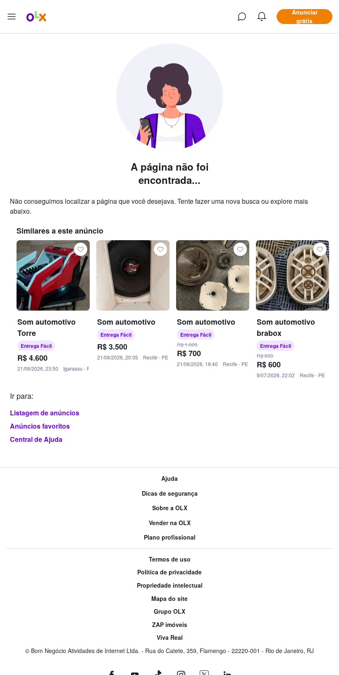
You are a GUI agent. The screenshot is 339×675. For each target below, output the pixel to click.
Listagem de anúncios (44, 412)
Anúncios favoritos (40, 426)
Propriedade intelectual (170, 585)
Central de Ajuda (36, 439)
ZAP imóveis (169, 625)
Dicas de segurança (170, 493)
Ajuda (169, 478)
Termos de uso (170, 559)
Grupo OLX (169, 611)
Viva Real (170, 637)
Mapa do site (169, 599)
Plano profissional (170, 537)
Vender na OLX (170, 523)
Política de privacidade (169, 572)
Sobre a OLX (169, 508)
